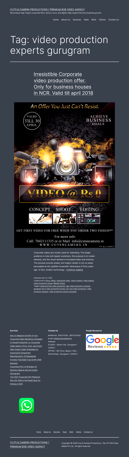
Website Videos (59, 283)
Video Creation (76, 281)
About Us (65, 19)
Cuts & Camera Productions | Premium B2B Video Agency (47, 9)
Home (56, 19)
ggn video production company (78, 286)
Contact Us (113, 19)
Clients (102, 19)
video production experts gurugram (63, 292)
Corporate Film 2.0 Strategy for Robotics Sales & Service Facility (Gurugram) (24, 370)
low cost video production (76, 289)
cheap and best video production (52, 286)
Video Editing (88, 281)
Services (77, 19)
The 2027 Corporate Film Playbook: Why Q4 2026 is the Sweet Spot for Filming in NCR (25, 380)
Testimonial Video (63, 281)
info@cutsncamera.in (63, 338)
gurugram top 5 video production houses (49, 289)
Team (86, 19)
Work (93, 19)
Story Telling (51, 281)
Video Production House (43, 283)
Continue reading (74, 270)
